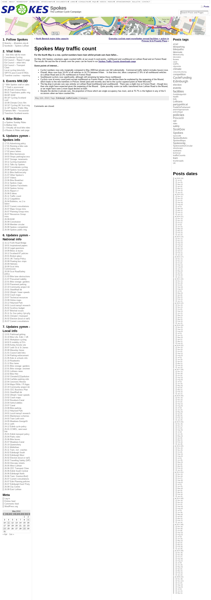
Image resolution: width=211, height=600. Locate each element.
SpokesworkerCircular (182, 146)
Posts (206, 6)
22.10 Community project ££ (17, 287)
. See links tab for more (14, 55)
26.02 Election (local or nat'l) (17, 318)
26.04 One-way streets (14, 463)
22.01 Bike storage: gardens (17, 282)
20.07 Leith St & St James (16, 347)
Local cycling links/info (14, 70)
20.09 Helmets (10, 264)
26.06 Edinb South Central (16, 471)
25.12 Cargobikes (12, 199)
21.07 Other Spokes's (14, 175)
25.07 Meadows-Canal (14, 442)
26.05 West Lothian (13, 466)
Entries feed (9, 501)
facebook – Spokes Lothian (16, 46)
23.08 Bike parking (12, 408)
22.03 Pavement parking (15, 284)
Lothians (177, 101)
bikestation (177, 57)
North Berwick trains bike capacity (52, 38)
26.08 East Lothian (12, 489)
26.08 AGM (9, 219)
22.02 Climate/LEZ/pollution (16, 376)
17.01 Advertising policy (15, 143)
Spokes (58, 8)
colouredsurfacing (179, 72)
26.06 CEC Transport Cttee (16, 468)
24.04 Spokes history (13, 188)
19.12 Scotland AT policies (16, 253)
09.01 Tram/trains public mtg (17, 92)
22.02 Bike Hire (11, 374)
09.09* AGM (9, 95)
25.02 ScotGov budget (14, 308)
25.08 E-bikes (10, 193)
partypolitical (180, 104)
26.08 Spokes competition (16, 227)
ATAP (175, 44)
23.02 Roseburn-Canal (14, 400)
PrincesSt (178, 118)
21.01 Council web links (15, 353)
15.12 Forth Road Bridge (15, 243)
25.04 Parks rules (12, 437)
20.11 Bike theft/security (15, 172)
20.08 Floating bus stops (15, 261)
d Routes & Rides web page (16, 130)
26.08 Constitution (12, 222)
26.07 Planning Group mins (16, 211)
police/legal (178, 112)
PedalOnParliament (181, 107)
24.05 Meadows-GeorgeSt (16, 421)
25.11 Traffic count (12, 196)
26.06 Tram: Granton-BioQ (16, 476)
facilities (178, 91)
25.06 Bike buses (12, 439)
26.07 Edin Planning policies (17, 481)
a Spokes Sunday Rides (15, 122)
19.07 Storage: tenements (16, 159)
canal (175, 62)
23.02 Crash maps (12, 295)
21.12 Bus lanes (11, 363)
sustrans (177, 150)
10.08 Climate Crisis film (15, 103)
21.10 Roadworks (12, 361)
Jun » (11, 534)
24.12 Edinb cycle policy (15, 426)
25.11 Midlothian (11, 447)
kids (175, 99)
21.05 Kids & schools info (15, 358)
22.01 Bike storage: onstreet (17, 368)
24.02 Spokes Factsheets (15, 185)
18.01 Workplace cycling (15, 339)
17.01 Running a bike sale (16, 146)
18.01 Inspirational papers (15, 245)
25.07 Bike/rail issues (14, 311)
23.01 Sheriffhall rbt (13, 289)
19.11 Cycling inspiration (15, 162)
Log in (7, 498)
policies (178, 115)
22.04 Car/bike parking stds (16, 379)
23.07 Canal (9, 405)
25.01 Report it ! (11, 191)
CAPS (176, 64)
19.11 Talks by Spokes (14, 164)
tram (175, 158)
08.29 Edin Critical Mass (15, 90)
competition (179, 74)
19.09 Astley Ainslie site (15, 345)
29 (24, 529)
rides (175, 123)
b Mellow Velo (10, 125)
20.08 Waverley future (14, 350)
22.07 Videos (10, 178)
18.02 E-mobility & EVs (14, 342)
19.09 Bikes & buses (13, 251)
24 (5, 529)
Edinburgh (60, 98)
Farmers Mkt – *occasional (16, 110)
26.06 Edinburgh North (14, 473)
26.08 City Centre (12, 487)
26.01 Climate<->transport (16, 316)
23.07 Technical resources (16, 297)
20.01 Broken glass (13, 256)
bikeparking (179, 47)
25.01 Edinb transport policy (17, 434)
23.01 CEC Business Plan (16, 389)
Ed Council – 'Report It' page (17, 60)
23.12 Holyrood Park (13, 303)
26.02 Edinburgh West (14, 455)
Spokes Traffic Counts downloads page (117, 61)
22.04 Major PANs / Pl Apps (17, 384)
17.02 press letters (12, 151)
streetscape (178, 148)
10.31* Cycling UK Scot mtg (17, 105)
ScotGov (179, 129)
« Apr (5, 534)
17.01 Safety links (12, 149)
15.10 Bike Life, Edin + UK (16, 337)
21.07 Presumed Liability (15, 279)
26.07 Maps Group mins (15, 209)
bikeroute (177, 52)
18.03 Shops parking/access (17, 156)
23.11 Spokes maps (13, 183)
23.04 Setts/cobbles (13, 403)
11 (9, 523)
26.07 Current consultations (16, 206)
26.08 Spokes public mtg (15, 230)
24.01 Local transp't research (17, 305)
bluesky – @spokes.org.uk (16, 43)
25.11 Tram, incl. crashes (15, 450)
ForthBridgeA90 (179, 94)
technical (177, 153)
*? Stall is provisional (13, 87)
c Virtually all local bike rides (17, 128)
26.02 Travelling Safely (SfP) (17, 460)
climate (177, 69)
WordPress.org (11, 506)
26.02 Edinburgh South (14, 452)
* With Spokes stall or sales (16, 84)
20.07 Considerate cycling (16, 167)
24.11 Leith (9, 424)
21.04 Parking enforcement (16, 355)
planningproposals (181, 110)
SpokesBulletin (180, 138)
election (177, 84)
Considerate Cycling (13, 57)
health (175, 97)
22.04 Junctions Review (15, 382)
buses (176, 59)
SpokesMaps (179, 140)
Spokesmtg (179, 143)
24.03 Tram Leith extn (14, 418)
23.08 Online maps (12, 300)
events (177, 87)
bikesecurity (178, 54)
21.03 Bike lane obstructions (17, 276)
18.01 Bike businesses (14, 154)
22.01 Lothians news (13, 371)
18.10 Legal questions (14, 248)
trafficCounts (72, 98)
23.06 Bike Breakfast (13, 180)
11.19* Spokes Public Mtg (16, 108)
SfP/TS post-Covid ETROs (16, 73)
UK (174, 163)
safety (176, 126)
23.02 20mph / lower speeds (17, 292)
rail (174, 121)
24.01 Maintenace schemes (16, 416)
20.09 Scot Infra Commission (11, 267)
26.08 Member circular (14, 224)
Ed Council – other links (15, 62)
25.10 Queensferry (12, 444)
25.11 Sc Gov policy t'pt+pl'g (17, 313)
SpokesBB (177, 136)
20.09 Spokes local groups (16, 170)
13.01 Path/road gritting (14, 334)
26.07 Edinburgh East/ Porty (17, 484)
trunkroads (178, 160)
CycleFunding (182, 77)
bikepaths (178, 49)
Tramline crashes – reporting (17, 75)
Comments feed (11, 504)
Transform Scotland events (16, 113)
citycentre (177, 66)
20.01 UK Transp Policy (15, 258)
